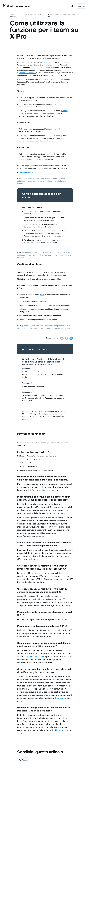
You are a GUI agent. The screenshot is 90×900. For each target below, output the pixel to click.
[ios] (62, 338)
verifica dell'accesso (27, 73)
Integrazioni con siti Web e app (34, 15)
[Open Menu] (67, 6)
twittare (64, 111)
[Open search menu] (72, 6)
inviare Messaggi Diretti (36, 113)
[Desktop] (71, 338)
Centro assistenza (13, 15)
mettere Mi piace (53, 113)
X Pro (42, 295)
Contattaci (81, 6)
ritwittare (22, 113)
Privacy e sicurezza (41, 490)
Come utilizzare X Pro (27, 172)
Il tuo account (61, 698)
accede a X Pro (47, 62)
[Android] (66, 338)
